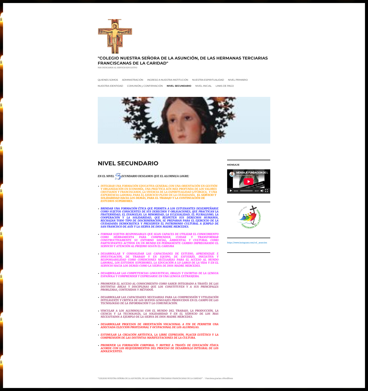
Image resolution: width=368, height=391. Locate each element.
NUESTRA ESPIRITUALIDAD (208, 79)
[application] (248, 181)
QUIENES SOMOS (108, 79)
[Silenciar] (261, 190)
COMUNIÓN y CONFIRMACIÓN (145, 86)
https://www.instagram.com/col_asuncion (247, 242)
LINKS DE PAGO (225, 86)
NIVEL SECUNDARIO (179, 86)
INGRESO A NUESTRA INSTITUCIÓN (167, 79)
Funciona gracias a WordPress (219, 378)
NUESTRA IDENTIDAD (110, 86)
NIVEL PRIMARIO (238, 79)
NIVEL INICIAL (203, 86)
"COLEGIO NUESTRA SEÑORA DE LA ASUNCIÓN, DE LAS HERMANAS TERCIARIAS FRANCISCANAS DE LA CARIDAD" (150, 378)
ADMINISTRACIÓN (132, 79)
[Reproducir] (230, 190)
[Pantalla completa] (266, 190)
